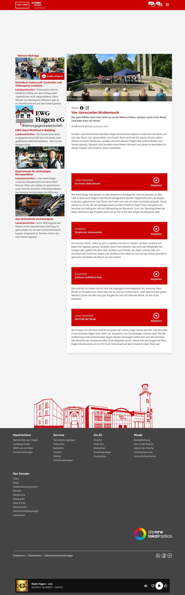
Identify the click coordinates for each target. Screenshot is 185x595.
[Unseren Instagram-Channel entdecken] (169, 555)
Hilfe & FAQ (19, 503)
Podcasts (99, 444)
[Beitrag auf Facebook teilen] (81, 108)
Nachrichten (22, 435)
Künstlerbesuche (143, 452)
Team (16, 478)
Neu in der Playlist (144, 444)
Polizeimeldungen (23, 452)
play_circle (159, 585)
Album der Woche (144, 448)
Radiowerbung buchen (25, 486)
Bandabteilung (142, 440)
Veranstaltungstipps (64, 440)
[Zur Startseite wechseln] (22, 5)
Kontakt (17, 490)
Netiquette (19, 499)
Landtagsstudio (21, 444)
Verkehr (57, 452)
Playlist (98, 440)
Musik (138, 435)
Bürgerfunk (19, 495)
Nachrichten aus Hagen (25, 440)
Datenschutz (20, 507)
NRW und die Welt (23, 448)
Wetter (57, 456)
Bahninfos (58, 448)
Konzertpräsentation (145, 456)
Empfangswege (102, 452)
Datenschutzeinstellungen (59, 555)
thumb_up (165, 585)
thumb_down (153, 585)
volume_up (146, 586)
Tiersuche (58, 444)
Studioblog (100, 456)
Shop (16, 482)
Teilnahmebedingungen (25, 511)
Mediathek (99, 448)
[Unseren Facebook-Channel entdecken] (164, 555)
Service (58, 435)
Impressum (19, 515)
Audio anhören (52, 76)
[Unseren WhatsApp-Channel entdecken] (158, 555)
